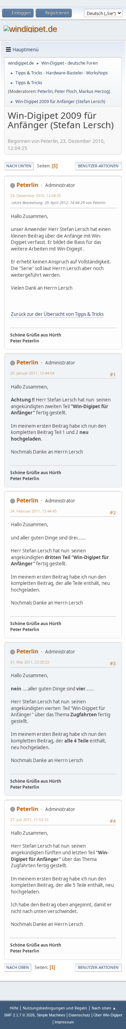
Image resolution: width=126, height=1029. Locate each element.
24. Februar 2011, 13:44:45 (33, 511)
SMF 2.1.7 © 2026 (19, 1015)
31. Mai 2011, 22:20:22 (29, 662)
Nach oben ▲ (104, 1007)
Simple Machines (51, 1015)
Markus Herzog (94, 91)
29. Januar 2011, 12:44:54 (32, 373)
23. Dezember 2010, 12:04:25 (35, 195)
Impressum (64, 1022)
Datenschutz (79, 1015)
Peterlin (44, 91)
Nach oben (17, 967)
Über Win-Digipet (107, 1015)
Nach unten (18, 165)
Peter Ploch (66, 91)
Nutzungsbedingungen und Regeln (55, 1007)
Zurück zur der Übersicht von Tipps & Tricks (57, 314)
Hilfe (14, 1007)
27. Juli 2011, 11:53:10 (29, 819)
